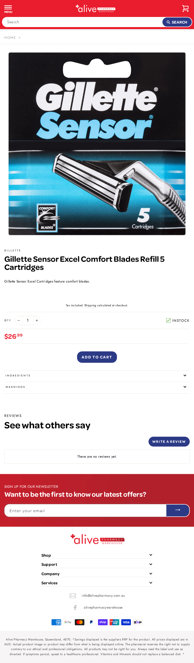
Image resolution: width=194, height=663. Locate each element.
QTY (7, 320)
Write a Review (169, 441)
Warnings (16, 387)
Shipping (90, 305)
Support (49, 564)
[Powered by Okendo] (27, 443)
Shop (46, 555)
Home (10, 37)
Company (50, 573)
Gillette (12, 250)
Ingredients (18, 375)
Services (49, 583)
